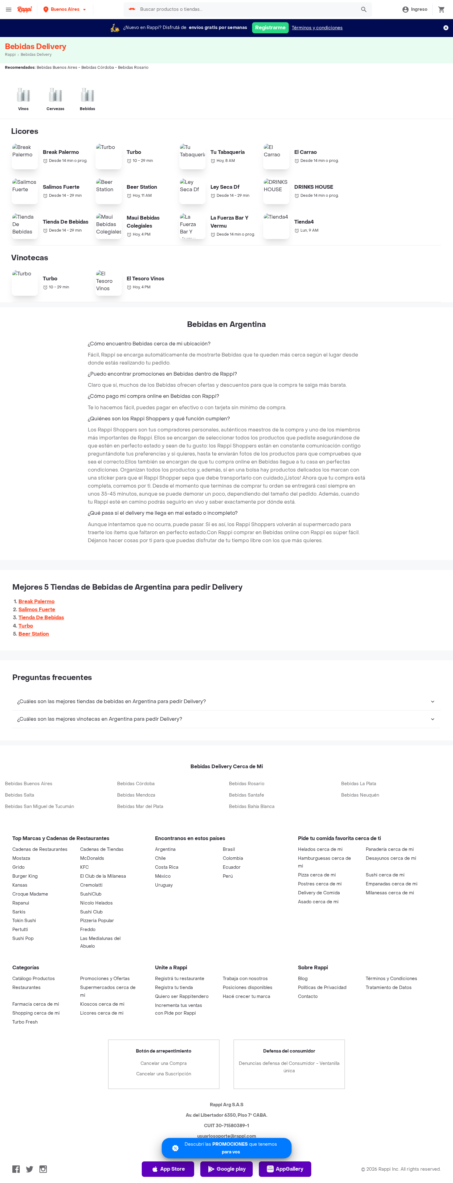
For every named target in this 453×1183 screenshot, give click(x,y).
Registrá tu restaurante (179, 979)
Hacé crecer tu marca (246, 997)
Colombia (233, 858)
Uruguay (164, 885)
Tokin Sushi (24, 921)
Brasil (229, 849)
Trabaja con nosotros (245, 979)
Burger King (25, 876)
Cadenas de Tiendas (102, 849)
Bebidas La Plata (358, 784)
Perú (228, 876)
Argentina (165, 849)
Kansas (19, 885)
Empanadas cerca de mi (392, 884)
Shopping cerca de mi (36, 1013)
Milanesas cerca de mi (390, 893)
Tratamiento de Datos (389, 988)
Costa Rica (166, 867)
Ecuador (232, 867)
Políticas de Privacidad (322, 988)
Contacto (308, 997)
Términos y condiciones (317, 28)
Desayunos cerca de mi (391, 858)
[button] (65, 9)
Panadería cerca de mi (390, 849)
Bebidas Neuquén (360, 795)
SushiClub (90, 894)
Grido (18, 867)
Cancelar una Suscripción (163, 1074)
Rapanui (20, 903)
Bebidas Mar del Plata (140, 807)
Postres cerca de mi (320, 884)
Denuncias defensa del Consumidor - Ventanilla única (289, 1067)
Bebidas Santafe (246, 795)
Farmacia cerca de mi (35, 1004)
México (163, 876)
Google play (231, 1169)
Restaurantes (26, 988)
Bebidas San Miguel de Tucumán (39, 807)
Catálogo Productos (33, 979)
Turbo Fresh (25, 1022)
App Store (172, 1169)
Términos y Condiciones (391, 979)
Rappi (10, 54)
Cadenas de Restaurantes (39, 849)
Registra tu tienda (174, 988)
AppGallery (289, 1169)
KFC (84, 867)
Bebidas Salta (19, 795)
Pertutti (20, 930)
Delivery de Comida (319, 893)
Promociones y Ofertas (105, 979)
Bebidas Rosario (246, 784)
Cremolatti (91, 885)
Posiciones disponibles (247, 988)
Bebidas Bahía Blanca (252, 807)
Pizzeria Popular (97, 921)
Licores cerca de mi (102, 1013)
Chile (160, 858)
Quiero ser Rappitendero (182, 997)
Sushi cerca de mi (385, 875)
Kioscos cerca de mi (102, 1004)
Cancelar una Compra (164, 1063)
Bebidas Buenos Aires (28, 784)
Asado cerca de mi (318, 902)
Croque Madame (30, 894)
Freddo (88, 930)
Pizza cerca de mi (317, 875)
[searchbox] (246, 9)
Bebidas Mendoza (136, 795)
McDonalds (92, 858)
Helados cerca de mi (320, 849)
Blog (303, 979)
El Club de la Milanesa (103, 876)
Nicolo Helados (96, 903)
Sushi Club (91, 912)
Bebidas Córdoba (136, 784)
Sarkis (19, 912)
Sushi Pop (23, 939)
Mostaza (21, 858)
